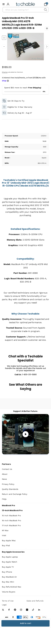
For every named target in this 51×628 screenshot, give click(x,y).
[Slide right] (47, 46)
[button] (3, 4)
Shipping (4, 72)
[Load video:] (25, 434)
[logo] (25, 4)
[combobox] (25, 9)
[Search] (45, 9)
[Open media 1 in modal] (25, 46)
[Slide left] (4, 46)
